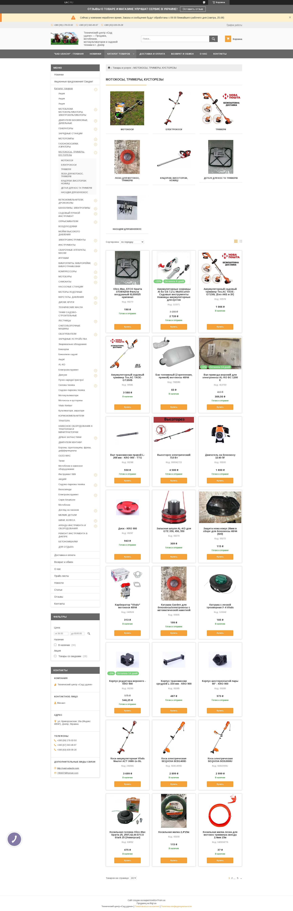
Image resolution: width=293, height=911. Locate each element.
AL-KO (61, 364)
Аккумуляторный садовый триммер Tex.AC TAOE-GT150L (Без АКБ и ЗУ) (220, 292)
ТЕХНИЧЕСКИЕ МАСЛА (70, 307)
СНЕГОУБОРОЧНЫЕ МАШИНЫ (69, 327)
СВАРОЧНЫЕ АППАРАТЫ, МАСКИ (72, 251)
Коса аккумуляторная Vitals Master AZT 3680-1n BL (128, 760)
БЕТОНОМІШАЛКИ (68, 541)
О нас (57, 569)
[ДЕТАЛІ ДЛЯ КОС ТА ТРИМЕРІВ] (221, 157)
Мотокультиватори (68, 395)
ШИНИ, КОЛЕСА (66, 520)
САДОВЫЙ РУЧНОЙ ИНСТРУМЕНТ (69, 214)
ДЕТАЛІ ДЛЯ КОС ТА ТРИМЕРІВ (221, 178)
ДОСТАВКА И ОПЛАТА (152, 54)
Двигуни (62, 375)
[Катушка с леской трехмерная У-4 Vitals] (220, 583)
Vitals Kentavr (65, 405)
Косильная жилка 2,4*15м (173, 832)
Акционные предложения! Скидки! (73, 81)
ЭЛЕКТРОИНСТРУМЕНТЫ (72, 239)
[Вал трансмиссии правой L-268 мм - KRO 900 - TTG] (127, 434)
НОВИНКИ (95, 54)
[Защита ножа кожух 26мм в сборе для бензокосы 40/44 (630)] (220, 507)
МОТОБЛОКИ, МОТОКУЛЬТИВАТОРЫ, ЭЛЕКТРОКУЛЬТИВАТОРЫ (72, 112)
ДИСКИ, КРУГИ (66, 302)
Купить (127, 327)
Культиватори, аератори (71, 410)
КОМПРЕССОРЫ (67, 271)
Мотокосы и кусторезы (70, 400)
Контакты (59, 603)
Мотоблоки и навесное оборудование (70, 467)
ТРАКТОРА (64, 420)
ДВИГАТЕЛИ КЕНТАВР (70, 442)
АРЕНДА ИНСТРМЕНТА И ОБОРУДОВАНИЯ (72, 527)
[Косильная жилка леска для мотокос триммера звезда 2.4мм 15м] (220, 811)
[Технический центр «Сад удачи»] (65, 44)
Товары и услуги (122, 67)
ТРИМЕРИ (221, 129)
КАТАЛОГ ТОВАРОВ (118, 54)
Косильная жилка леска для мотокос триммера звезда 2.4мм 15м (220, 835)
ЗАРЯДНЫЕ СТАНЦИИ (70, 133)
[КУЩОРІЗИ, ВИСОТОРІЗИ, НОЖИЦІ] (174, 157)
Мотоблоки (64, 505)
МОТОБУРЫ (65, 276)
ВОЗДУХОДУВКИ (67, 226)
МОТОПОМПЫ (66, 138)
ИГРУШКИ (63, 258)
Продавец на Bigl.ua (146, 903)
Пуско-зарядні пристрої (71, 380)
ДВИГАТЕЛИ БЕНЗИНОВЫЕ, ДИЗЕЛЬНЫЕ (73, 121)
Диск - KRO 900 (127, 528)
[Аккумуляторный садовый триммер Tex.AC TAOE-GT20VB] (127, 353)
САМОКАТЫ (64, 281)
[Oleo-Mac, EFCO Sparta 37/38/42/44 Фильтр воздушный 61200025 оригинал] (127, 268)
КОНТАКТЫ (220, 54)
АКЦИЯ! (62, 479)
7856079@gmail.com (67, 773)
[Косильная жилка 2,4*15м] (174, 811)
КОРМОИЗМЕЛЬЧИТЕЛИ (71, 415)
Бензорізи (63, 349)
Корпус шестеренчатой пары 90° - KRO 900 (220, 682)
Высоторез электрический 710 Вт (173, 456)
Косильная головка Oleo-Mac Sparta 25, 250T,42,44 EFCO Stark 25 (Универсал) (127, 835)
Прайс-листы (61, 576)
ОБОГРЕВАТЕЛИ (67, 334)
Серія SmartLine (66, 499)
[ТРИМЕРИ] (221, 108)
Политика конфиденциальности (176, 906)
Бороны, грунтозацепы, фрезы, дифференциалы (74, 449)
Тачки (61, 460)
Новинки (59, 74)
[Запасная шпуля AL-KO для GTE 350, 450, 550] (174, 507)
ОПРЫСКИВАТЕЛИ (68, 221)
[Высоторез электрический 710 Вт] (174, 434)
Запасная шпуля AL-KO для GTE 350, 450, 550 (174, 530)
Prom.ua (161, 900)
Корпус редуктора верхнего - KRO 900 (127, 682)
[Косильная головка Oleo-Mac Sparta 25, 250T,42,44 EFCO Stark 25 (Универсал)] (127, 811)
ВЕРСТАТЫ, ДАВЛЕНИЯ (71, 297)
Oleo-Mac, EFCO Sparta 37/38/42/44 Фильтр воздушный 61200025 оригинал (127, 293)
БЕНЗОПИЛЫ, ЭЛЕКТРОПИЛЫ (74, 208)
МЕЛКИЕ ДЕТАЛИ (67, 515)
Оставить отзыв (193, 9)
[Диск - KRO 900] (127, 507)
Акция (61, 93)
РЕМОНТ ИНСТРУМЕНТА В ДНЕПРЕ (72, 535)
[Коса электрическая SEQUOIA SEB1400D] (174, 737)
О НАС (203, 54)
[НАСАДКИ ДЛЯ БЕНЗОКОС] (127, 208)
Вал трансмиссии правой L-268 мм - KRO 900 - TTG (127, 456)
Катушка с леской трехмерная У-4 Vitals (220, 606)
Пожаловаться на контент (147, 906)
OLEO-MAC (64, 455)
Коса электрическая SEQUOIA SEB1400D (173, 760)
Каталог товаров (63, 88)
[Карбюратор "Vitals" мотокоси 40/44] (127, 583)
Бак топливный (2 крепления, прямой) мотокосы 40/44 (173, 376)
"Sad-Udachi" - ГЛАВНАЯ (69, 54)
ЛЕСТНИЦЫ (64, 320)
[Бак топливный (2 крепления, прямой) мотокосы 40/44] (174, 353)
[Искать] (213, 39)
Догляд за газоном (68, 510)
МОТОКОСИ (127, 129)
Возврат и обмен (63, 562)
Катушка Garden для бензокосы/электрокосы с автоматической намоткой (173, 607)
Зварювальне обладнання (72, 344)
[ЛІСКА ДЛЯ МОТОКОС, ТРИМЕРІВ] (127, 157)
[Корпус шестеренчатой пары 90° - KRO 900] (220, 660)
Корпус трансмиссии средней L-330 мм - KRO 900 (173, 682)
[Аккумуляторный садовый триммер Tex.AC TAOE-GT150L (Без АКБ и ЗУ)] (220, 268)
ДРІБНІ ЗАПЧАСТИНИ (69, 437)
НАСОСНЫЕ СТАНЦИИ (70, 286)
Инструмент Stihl (67, 474)
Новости (59, 583)
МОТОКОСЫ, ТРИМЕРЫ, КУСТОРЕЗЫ (71, 153)
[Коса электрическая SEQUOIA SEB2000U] (220, 737)
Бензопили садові (67, 354)
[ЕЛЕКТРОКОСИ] (174, 108)
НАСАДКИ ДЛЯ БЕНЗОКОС (127, 229)
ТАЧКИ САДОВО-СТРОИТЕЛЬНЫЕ (67, 314)
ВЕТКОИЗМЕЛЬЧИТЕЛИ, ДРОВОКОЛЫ (71, 201)
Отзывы (58, 596)
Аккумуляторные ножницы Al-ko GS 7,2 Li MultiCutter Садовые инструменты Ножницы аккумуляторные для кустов (174, 294)
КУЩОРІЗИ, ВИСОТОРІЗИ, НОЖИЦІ (174, 179)
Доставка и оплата (64, 555)
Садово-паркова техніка (71, 390)
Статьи (58, 589)
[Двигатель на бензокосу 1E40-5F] (220, 434)
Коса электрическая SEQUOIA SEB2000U (220, 760)
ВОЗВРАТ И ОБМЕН (182, 54)
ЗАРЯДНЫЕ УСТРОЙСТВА (72, 339)
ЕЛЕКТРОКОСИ (174, 129)
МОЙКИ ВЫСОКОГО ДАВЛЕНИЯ (69, 233)
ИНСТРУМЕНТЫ (66, 245)
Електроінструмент (68, 369)
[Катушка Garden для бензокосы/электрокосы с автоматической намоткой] (174, 583)
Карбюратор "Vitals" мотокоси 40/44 (127, 606)
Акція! (61, 359)
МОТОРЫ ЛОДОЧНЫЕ (70, 292)
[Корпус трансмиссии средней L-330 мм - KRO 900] (174, 660)
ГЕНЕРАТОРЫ (65, 128)
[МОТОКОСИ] (127, 108)
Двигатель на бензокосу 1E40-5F (220, 456)
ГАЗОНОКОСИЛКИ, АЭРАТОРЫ (68, 145)
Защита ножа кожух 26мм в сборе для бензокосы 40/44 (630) (220, 531)
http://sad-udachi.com (68, 768)
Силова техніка (66, 385)
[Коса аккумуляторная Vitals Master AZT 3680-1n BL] (127, 737)
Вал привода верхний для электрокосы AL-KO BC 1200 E (220, 377)
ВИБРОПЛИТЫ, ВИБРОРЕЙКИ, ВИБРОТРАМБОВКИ (74, 264)
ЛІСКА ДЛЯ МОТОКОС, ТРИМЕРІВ (127, 179)
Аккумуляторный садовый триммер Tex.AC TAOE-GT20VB (127, 377)
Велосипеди (64, 489)
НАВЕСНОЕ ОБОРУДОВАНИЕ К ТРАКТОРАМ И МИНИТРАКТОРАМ (75, 429)
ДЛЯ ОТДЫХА (66, 547)
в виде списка (240, 242)
